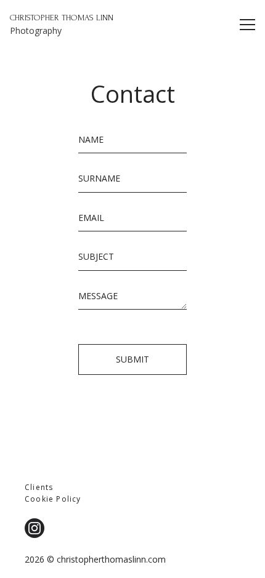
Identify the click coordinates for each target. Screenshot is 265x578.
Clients (39, 487)
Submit (132, 359)
